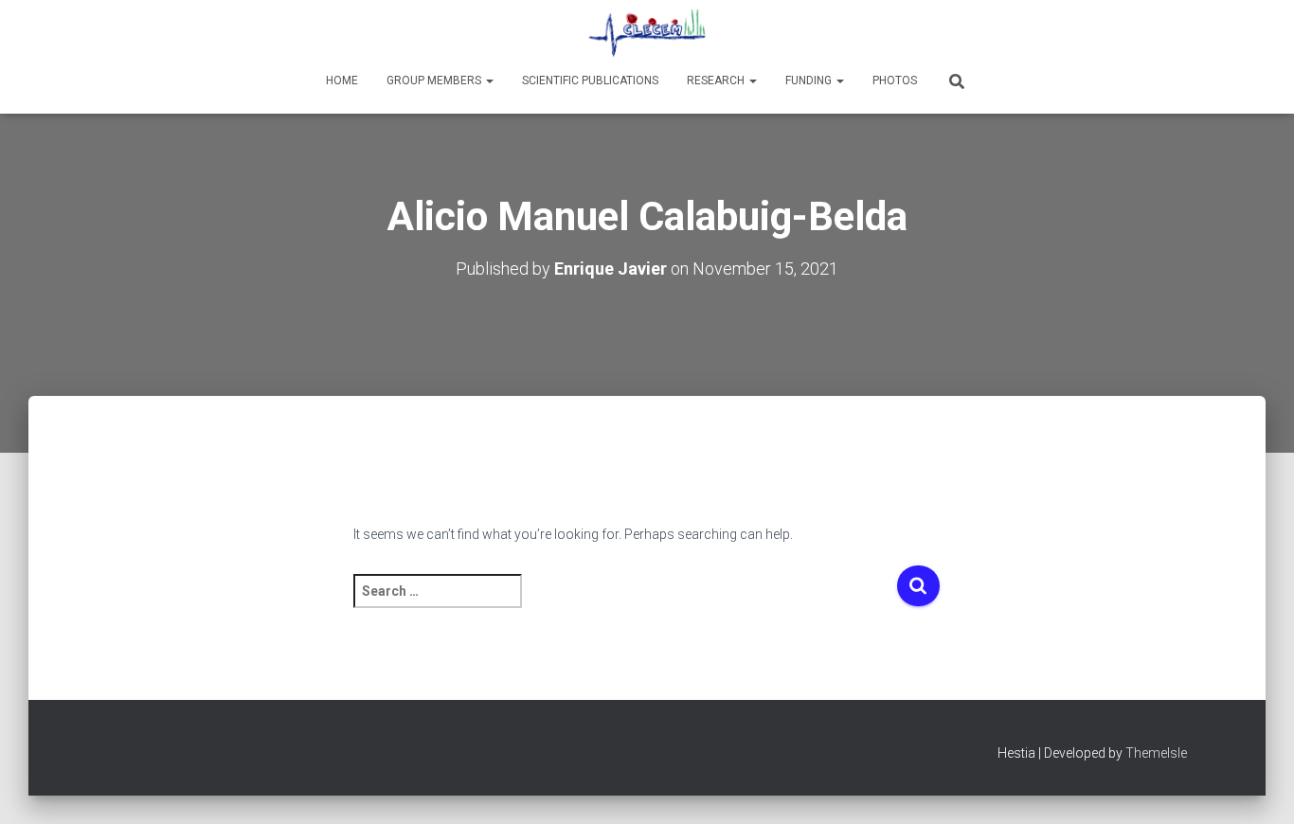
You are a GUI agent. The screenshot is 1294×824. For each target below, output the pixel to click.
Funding (810, 80)
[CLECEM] (647, 33)
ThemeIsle (1156, 753)
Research (717, 80)
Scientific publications (590, 80)
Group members (435, 80)
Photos (894, 80)
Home (342, 80)
